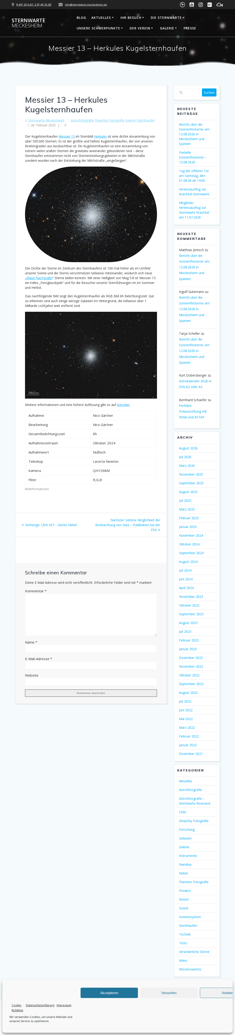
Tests (183, 943)
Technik (184, 934)
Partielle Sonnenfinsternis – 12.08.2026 (193, 157)
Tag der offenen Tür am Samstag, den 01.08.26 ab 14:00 (194, 176)
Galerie (167, 28)
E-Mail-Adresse (38, 658)
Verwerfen (168, 993)
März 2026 (187, 465)
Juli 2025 (185, 500)
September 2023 (191, 614)
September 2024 (191, 553)
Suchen (209, 92)
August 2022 (188, 692)
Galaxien (185, 838)
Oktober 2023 (189, 605)
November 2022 (191, 666)
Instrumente (188, 856)
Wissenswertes (190, 969)
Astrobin (123, 405)
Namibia (185, 864)
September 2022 (191, 684)
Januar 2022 (188, 745)
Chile (182, 812)
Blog (81, 17)
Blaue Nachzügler (39, 278)
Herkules (100, 136)
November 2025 (191, 474)
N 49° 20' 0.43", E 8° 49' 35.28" (34, 4)
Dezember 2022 (191, 657)
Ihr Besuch (130, 17)
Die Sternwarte (166, 17)
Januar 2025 (188, 527)
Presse (190, 28)
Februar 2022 (189, 736)
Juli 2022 (185, 701)
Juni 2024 (186, 579)
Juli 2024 (185, 570)
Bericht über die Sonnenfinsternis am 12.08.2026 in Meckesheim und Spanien (194, 134)
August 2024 (188, 561)
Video (183, 960)
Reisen (184, 899)
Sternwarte (28, 23)
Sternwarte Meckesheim (46, 120)
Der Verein (140, 28)
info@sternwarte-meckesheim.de (86, 4)
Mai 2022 (186, 719)
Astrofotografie (82, 120)
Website (31, 675)
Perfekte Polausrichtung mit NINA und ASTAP (193, 411)
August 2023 (188, 623)
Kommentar (36, 591)
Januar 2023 (188, 649)
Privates (185, 890)
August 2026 (188, 448)
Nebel (183, 873)
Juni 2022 (186, 710)
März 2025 (187, 509)
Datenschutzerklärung (40, 1005)
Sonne (183, 908)
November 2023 (191, 596)
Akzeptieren (109, 993)
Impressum (64, 1005)
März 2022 (187, 727)
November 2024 (191, 535)
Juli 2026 (185, 457)
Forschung (187, 829)
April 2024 (186, 588)
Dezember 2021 (191, 753)
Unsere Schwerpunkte (98, 28)
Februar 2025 (189, 518)
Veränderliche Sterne (194, 952)
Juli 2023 (185, 631)
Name (31, 642)
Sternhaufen (146, 120)
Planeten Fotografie (194, 882)
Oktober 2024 (189, 544)
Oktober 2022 (189, 675)
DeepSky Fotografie (109, 120)
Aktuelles (101, 17)
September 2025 (191, 483)
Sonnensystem (190, 917)
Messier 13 (67, 136)
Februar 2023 (189, 640)
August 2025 (188, 492)
